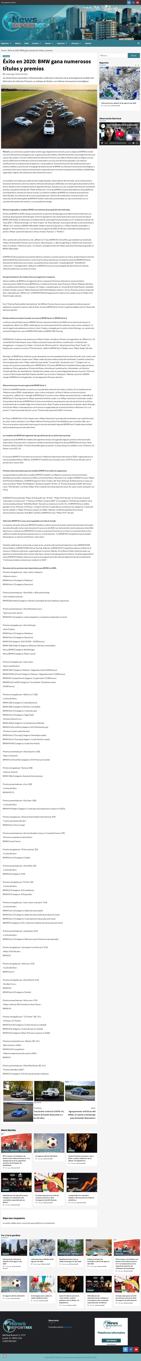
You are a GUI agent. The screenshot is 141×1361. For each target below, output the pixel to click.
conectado (25, 1223)
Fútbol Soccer (47, 1150)
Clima (103, 97)
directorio (68, 1327)
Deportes (61, 43)
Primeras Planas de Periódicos (96, 1251)
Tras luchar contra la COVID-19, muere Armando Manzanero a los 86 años (49, 1113)
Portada (45, 1190)
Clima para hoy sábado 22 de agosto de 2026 (118, 103)
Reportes (5, 43)
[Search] (138, 43)
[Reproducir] (102, 143)
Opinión (88, 43)
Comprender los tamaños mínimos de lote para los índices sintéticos (81, 1197)
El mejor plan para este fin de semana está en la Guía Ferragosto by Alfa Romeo (47, 1197)
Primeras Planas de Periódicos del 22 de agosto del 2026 (98, 1261)
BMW (39, 1102)
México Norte (14, 1150)
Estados (35, 43)
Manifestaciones (64, 1254)
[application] (119, 133)
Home (3, 50)
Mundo (48, 43)
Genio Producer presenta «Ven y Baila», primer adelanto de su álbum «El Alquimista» (81, 1158)
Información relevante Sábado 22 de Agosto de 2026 (12, 1261)
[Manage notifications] (5, 1356)
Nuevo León (24, 1150)
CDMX (26, 43)
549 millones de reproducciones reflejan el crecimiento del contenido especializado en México (15, 1198)
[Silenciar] (133, 143)
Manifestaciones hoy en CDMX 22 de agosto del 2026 (70, 1260)
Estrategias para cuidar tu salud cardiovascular (41, 1297)
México (18, 43)
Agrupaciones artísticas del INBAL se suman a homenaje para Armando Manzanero (82, 1113)
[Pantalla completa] (137, 143)
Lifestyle (74, 43)
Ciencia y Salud (35, 1290)
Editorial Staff (21, 74)
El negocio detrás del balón (46, 1156)
